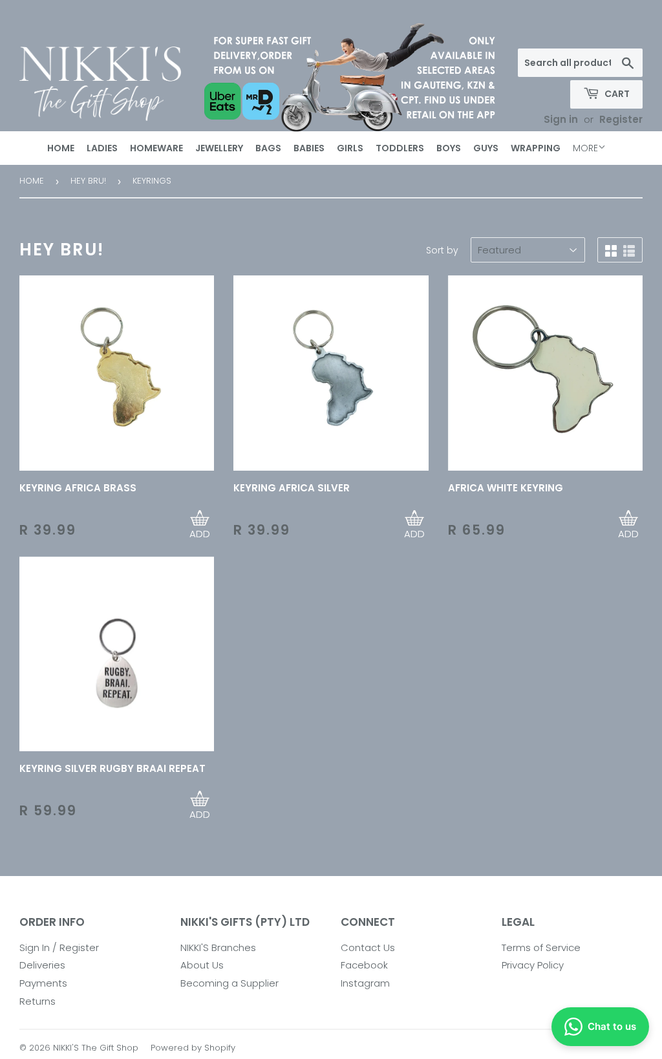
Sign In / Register (59, 947)
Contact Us (368, 947)
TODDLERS (400, 148)
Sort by (442, 250)
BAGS (268, 148)
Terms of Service (541, 947)
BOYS (448, 148)
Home (31, 181)
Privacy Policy (533, 965)
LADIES (102, 148)
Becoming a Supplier (229, 983)
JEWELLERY (219, 148)
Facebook (364, 965)
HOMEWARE (156, 148)
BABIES (309, 148)
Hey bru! (88, 181)
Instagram (365, 983)
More (585, 148)
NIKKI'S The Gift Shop (95, 1048)
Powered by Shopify (193, 1048)
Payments (43, 983)
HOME (60, 148)
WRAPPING (536, 148)
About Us (202, 965)
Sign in (561, 119)
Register (621, 119)
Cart (616, 93)
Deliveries (42, 965)
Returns (37, 1001)
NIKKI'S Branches (218, 947)
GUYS (485, 148)
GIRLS (350, 148)
